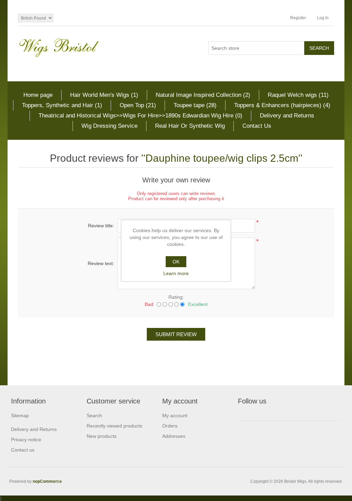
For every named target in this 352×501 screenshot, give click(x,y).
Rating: (176, 297)
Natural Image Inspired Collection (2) (203, 95)
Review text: (101, 263)
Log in (323, 17)
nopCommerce (47, 481)
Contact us (22, 450)
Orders (169, 426)
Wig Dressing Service (109, 126)
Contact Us (256, 126)
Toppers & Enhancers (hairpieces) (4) (282, 105)
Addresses (173, 436)
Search (94, 415)
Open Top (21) (138, 105)
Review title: (101, 225)
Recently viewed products (114, 426)
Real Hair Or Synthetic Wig (190, 126)
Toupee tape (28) (195, 105)
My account (174, 415)
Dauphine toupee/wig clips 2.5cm (221, 158)
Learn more (176, 273)
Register (298, 17)
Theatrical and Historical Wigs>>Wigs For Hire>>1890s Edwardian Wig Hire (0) (140, 115)
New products (102, 436)
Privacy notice (26, 439)
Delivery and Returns (287, 115)
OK (176, 261)
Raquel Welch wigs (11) (298, 95)
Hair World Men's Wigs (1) (104, 95)
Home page (38, 95)
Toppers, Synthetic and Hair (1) (62, 105)
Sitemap (20, 415)
